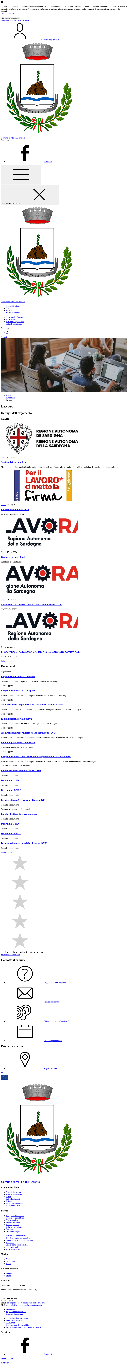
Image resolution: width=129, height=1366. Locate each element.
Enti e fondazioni (13, 1199)
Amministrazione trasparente (17, 1318)
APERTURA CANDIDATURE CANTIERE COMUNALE (31, 604)
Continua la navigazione (10, 18)
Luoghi (9, 1273)
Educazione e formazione (16, 1236)
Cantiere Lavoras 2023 (13, 557)
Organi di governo (13, 1192)
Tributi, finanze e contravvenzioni (19, 1240)
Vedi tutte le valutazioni (10, 954)
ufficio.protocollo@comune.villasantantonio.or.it (26, 1303)
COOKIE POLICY (9, 13)
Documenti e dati (13, 1206)
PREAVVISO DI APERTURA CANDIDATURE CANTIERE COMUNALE (40, 651)
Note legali (10, 1323)
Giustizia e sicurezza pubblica (18, 1238)
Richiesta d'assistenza (14, 1314)
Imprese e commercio (14, 1222)
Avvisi (8, 1264)
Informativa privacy (14, 1320)
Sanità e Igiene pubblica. (13, 462)
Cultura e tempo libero (15, 1218)
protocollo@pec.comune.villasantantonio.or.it (24, 1305)
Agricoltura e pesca (13, 1249)
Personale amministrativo (16, 1203)
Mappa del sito (7, 1358)
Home (8, 395)
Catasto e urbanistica (14, 1227)
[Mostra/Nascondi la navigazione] (21, 175)
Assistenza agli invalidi (15, 322)
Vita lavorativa (12, 1220)
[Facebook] (7, 333)
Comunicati (10, 1261)
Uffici (8, 1197)
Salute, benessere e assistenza (17, 1245)
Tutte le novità (6, 661)
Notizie (9, 1259)
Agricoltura (10, 319)
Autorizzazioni (12, 1247)
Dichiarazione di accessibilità (17, 1325)
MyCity (6, 1363)
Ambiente (10, 1242)
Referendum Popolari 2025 (15, 509)
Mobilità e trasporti (13, 1231)
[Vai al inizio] (2, 1073)
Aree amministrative (14, 1194)
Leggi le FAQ (11, 1309)
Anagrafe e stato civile (15, 1216)
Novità (3, 457)
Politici (9, 1201)
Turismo (9, 1229)
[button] (13, 306)
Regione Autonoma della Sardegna (15, 20)
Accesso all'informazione (16, 317)
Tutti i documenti (7, 852)
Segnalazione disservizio (16, 1312)
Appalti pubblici (12, 1225)
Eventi (8, 1276)
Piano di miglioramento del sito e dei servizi (23, 1327)
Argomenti (10, 398)
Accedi (4, 337)
